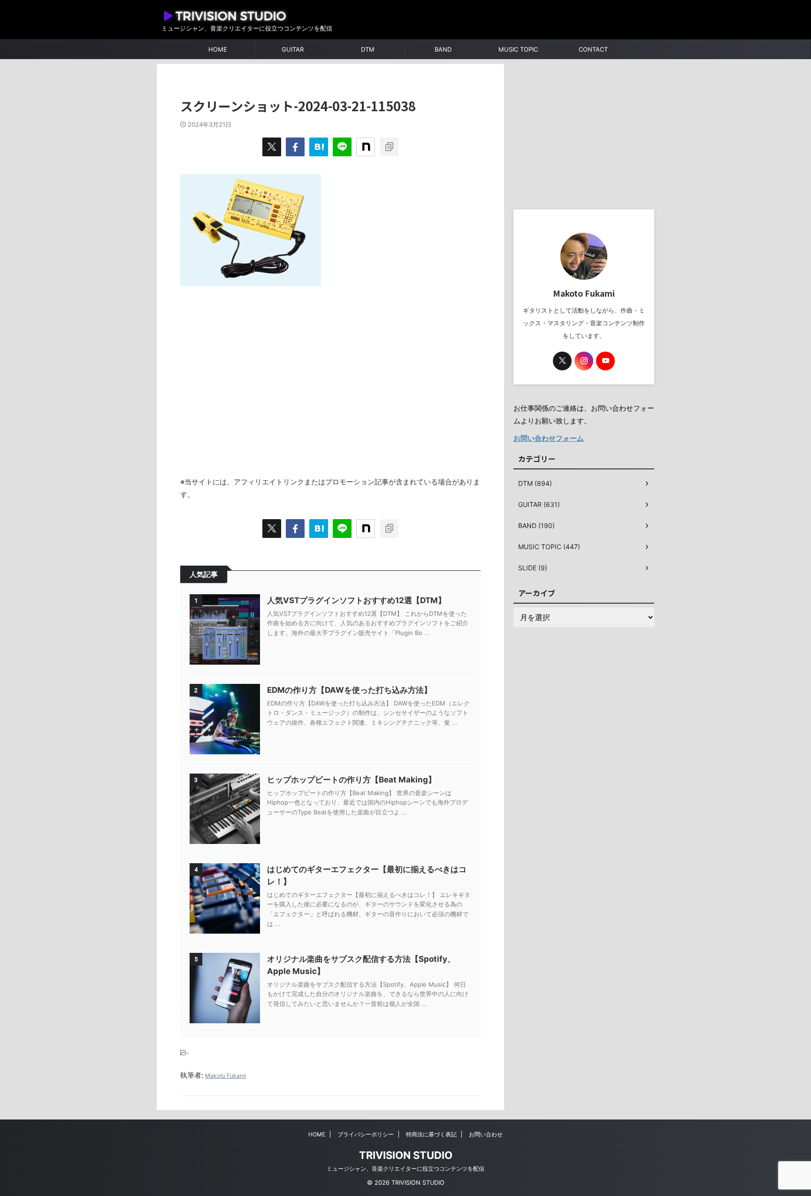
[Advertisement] (330, 376)
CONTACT (593, 49)
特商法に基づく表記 (431, 1134)
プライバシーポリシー (365, 1134)
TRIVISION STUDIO (405, 1155)
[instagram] (583, 361)
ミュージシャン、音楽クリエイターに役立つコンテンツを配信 (405, 1168)
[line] (342, 147)
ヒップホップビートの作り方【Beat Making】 (351, 779)
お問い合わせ (486, 1134)
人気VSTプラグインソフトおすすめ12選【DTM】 (356, 600)
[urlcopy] (389, 147)
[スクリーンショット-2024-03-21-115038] (318, 147)
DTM (368, 49)
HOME (217, 49)
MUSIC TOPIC (518, 49)
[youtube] (605, 361)
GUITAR (293, 49)
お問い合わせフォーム (548, 438)
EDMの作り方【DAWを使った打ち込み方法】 (349, 690)
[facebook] (295, 147)
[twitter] (271, 147)
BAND (443, 49)
